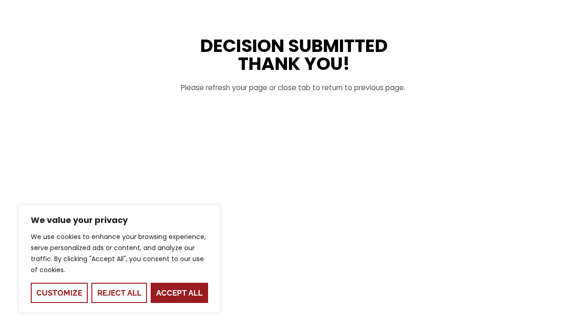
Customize (59, 292)
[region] (119, 259)
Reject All (119, 292)
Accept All (179, 292)
